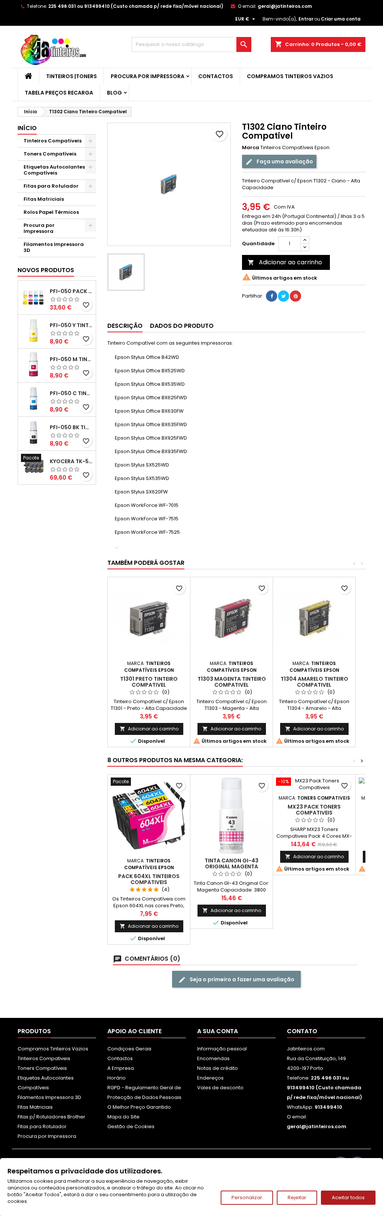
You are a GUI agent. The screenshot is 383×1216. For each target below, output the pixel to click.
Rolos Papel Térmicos (51, 212)
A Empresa (120, 1068)
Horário (116, 1077)
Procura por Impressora (147, 76)
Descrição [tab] (125, 325)
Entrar (305, 19)
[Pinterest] (295, 296)
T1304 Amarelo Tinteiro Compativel (314, 682)
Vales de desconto (220, 1087)
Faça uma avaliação (284, 161)
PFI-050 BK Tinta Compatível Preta (71, 427)
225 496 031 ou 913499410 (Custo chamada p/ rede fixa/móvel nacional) (135, 6)
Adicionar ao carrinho (285, 262)
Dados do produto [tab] (182, 325)
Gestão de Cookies (130, 1126)
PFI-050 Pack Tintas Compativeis (71, 291)
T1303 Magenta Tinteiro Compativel (231, 682)
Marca (250, 147)
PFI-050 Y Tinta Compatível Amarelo (71, 325)
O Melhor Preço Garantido (139, 1107)
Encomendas (213, 1058)
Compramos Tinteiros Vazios (290, 76)
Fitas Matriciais (44, 199)
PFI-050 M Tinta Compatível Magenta (71, 359)
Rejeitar (297, 1197)
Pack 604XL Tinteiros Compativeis (149, 879)
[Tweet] (283, 296)
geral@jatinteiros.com (285, 6)
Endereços (210, 1077)
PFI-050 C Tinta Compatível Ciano (71, 393)
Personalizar (247, 1197)
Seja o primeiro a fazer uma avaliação (241, 979)
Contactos (215, 76)
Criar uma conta (341, 19)
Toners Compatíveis (50, 153)
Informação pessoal (222, 1048)
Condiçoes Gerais (129, 1048)
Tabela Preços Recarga (59, 92)
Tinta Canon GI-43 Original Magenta (231, 863)
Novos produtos (46, 270)
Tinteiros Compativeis (53, 140)
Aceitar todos (348, 1197)
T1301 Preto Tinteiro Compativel (149, 682)
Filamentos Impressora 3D (54, 247)
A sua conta (217, 1031)
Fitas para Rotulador (51, 186)
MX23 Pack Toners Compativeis (314, 809)
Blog (114, 92)
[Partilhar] (271, 296)
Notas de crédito (217, 1068)
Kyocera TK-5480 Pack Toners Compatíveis (71, 461)
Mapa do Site (123, 1116)
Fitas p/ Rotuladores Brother (51, 1116)
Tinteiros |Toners (71, 76)
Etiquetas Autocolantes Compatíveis (54, 169)
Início (27, 128)
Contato (302, 1031)
